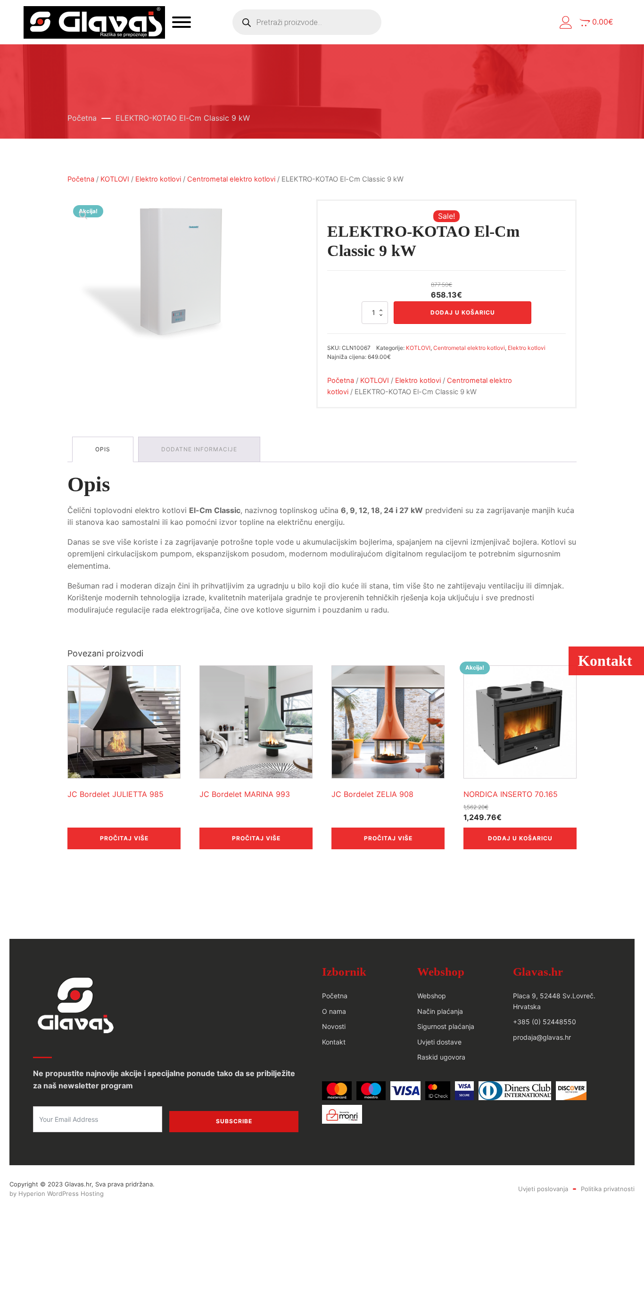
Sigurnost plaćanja (445, 1026)
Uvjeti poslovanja (543, 1189)
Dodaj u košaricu (462, 312)
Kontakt (334, 1042)
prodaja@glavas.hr (542, 1037)
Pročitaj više (124, 838)
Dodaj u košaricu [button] (520, 838)
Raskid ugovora (441, 1057)
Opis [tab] (102, 449)
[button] (566, 22)
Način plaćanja (440, 1011)
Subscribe (234, 1121)
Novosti (334, 1026)
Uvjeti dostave (439, 1042)
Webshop (431, 996)
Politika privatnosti (608, 1189)
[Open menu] (181, 22)
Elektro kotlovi (158, 179)
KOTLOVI (114, 179)
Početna (82, 118)
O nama (334, 1011)
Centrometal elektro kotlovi (231, 179)
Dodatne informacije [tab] (199, 449)
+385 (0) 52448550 (544, 1022)
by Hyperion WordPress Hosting (56, 1193)
